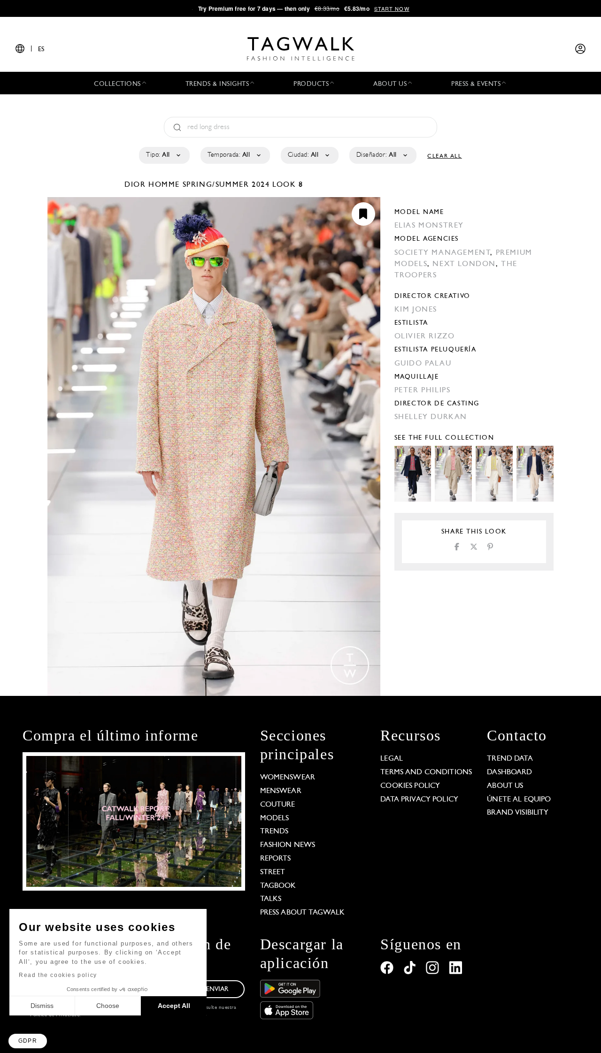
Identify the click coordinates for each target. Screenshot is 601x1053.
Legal (391, 759)
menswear (280, 791)
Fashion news (288, 845)
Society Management (442, 253)
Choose (107, 1005)
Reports (275, 858)
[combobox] (163, 155)
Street (272, 872)
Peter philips (422, 390)
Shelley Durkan (430, 417)
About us (505, 786)
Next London (464, 264)
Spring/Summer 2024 (226, 185)
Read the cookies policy (58, 975)
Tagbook (278, 886)
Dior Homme (153, 185)
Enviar (217, 989)
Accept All (174, 1005)
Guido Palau (423, 363)
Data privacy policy (419, 799)
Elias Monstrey (429, 225)
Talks (271, 899)
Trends (274, 831)
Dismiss (42, 1005)
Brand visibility (517, 812)
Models (274, 818)
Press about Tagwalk (302, 912)
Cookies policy (410, 786)
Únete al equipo (519, 799)
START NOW (391, 8)
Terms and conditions (426, 772)
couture (277, 805)
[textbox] (163, 155)
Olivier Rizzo (424, 336)
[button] (27, 1041)
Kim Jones (415, 309)
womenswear (288, 777)
